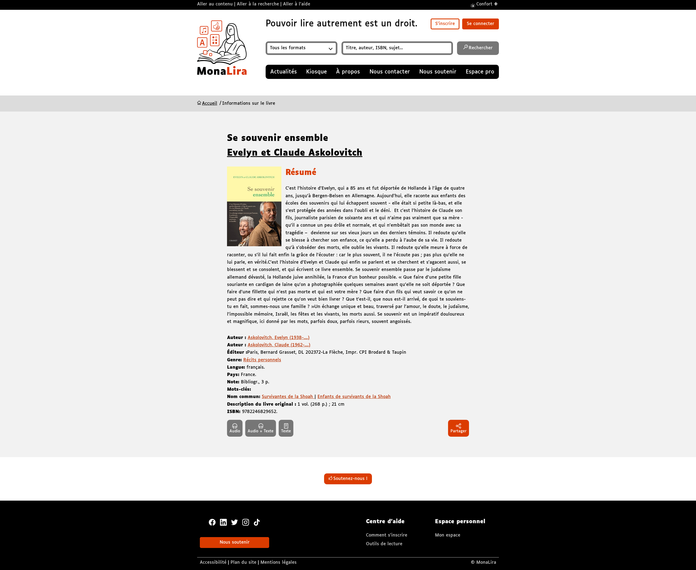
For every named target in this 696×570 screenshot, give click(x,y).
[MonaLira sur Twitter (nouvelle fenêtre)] (234, 522)
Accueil (209, 103)
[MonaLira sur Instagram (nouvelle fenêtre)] (245, 522)
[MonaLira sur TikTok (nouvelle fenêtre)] (256, 522)
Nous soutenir (235, 542)
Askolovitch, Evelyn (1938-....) (279, 337)
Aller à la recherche (258, 4)
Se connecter (480, 23)
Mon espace (447, 535)
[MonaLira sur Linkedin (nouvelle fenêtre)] (223, 522)
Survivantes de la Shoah (288, 397)
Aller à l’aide (296, 4)
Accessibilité (213, 562)
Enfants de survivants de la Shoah (354, 397)
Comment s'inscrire (386, 535)
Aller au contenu (215, 4)
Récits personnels (262, 360)
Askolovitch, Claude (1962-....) (279, 345)
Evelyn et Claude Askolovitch (294, 153)
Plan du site (243, 562)
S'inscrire (445, 23)
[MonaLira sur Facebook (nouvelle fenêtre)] (212, 522)
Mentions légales (278, 562)
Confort (487, 4)
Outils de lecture (384, 544)
